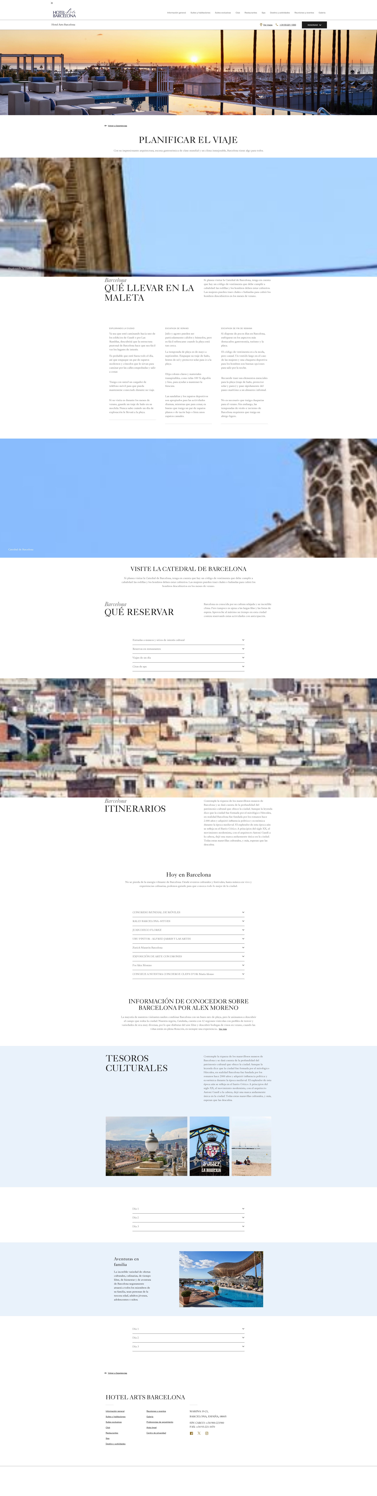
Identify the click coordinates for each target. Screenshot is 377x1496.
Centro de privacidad (156, 1433)
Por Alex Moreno (142, 965)
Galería (322, 12)
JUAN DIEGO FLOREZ (147, 930)
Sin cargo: (207, 1423)
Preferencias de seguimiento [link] (160, 1422)
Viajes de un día (142, 658)
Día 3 (136, 1226)
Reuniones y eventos (304, 12)
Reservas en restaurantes (147, 649)
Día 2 (136, 1218)
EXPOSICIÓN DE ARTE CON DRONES (157, 956)
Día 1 (136, 1209)
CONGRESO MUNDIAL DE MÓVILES (156, 912)
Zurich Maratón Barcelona (147, 948)
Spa (263, 12)
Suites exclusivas (223, 12)
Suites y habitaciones (200, 12)
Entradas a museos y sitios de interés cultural (159, 640)
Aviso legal (152, 1427)
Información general (176, 12)
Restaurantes (251, 12)
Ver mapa (267, 25)
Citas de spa (140, 666)
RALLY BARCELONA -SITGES (151, 921)
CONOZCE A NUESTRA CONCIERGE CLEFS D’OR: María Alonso (173, 974)
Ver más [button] (223, 1029)
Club (238, 12)
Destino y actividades (280, 12)
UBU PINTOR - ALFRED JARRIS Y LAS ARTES (162, 939)
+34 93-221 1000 (288, 25)
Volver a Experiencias (117, 126)
